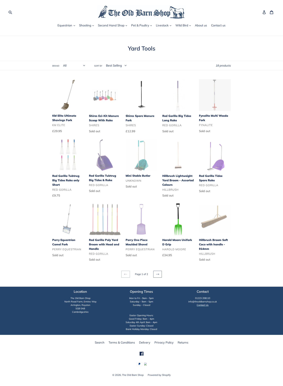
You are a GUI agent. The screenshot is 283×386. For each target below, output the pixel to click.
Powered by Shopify (159, 374)
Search (99, 342)
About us (201, 25)
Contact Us (202, 305)
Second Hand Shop (111, 25)
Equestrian (65, 25)
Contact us (218, 25)
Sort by (98, 66)
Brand (55, 66)
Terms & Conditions (122, 342)
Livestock (162, 25)
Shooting (85, 25)
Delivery (144, 342)
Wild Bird (182, 25)
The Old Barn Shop (133, 374)
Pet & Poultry (140, 25)
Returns (183, 342)
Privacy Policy (164, 342)
